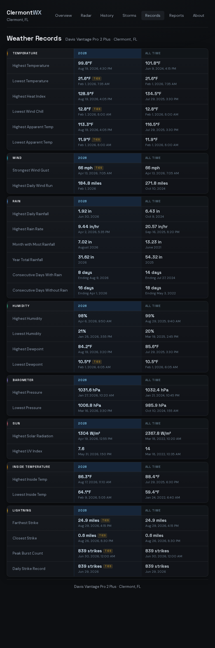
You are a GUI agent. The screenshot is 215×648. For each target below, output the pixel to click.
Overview (63, 15)
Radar (86, 15)
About (198, 15)
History (107, 15)
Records (152, 15)
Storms (129, 15)
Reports (176, 15)
